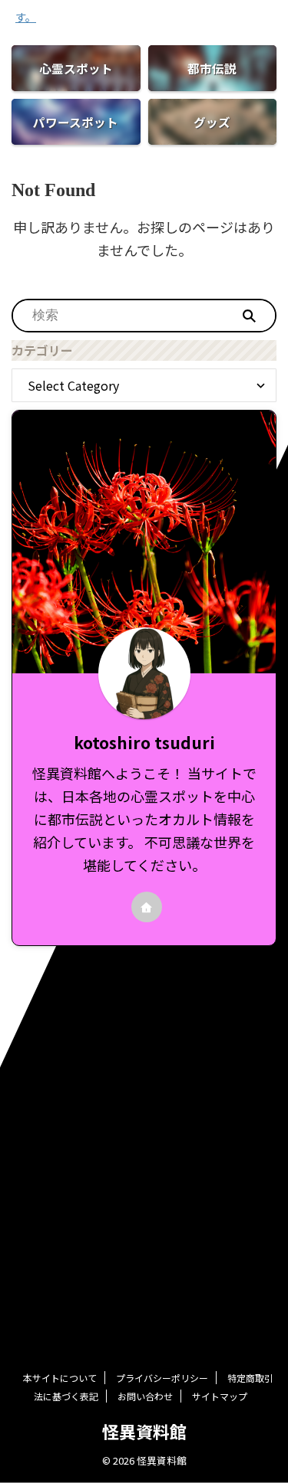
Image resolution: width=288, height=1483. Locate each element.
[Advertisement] (144, 1097)
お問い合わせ (145, 1396)
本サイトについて (60, 1377)
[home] (146, 907)
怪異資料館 (144, 1431)
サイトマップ (219, 1396)
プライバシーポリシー (162, 1377)
